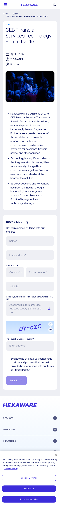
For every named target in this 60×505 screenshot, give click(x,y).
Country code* (12, 265)
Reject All (29, 488)
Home (5, 13)
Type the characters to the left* (20, 339)
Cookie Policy (11, 468)
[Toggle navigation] (5, 4)
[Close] (56, 455)
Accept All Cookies (29, 499)
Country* (14, 272)
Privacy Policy (21, 369)
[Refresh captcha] (50, 324)
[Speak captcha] (50, 329)
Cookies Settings (28, 477)
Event (15, 13)
